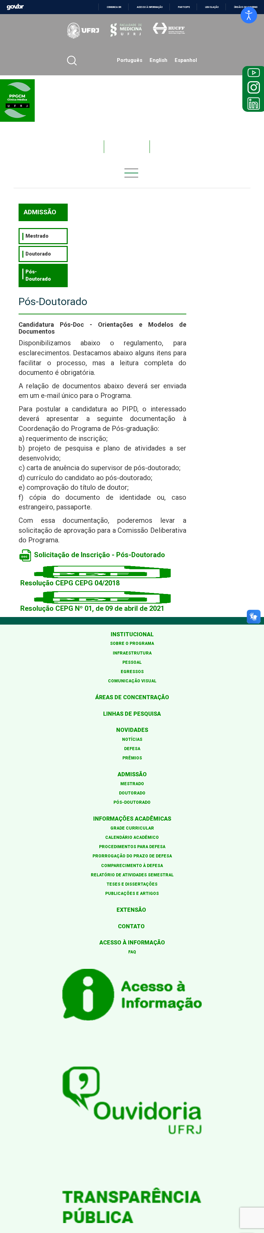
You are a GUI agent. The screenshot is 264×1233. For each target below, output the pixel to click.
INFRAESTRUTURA (132, 653)
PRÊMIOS (132, 758)
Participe (184, 7)
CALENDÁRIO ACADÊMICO (132, 837)
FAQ (132, 952)
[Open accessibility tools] (249, 15)
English (158, 60)
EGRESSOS (132, 671)
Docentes (77, 146)
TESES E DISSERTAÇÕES (132, 884)
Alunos (127, 146)
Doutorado (38, 254)
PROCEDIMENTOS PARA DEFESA (132, 846)
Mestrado (36, 236)
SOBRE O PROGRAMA (132, 643)
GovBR (15, 7)
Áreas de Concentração (132, 697)
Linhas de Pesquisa (132, 714)
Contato (131, 926)
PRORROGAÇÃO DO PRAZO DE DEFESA (132, 856)
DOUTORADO (132, 793)
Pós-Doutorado (38, 275)
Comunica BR (114, 7)
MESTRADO (132, 783)
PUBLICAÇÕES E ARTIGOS (132, 893)
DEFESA (132, 748)
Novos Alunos (182, 146)
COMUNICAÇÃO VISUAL (132, 681)
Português (129, 60)
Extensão (131, 910)
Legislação (212, 7)
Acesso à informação (150, 7)
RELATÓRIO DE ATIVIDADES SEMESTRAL (132, 875)
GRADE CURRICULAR (132, 828)
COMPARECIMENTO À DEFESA (132, 865)
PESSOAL (132, 662)
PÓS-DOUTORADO (132, 802)
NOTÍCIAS (132, 739)
